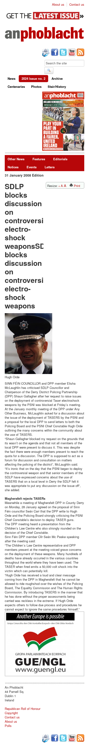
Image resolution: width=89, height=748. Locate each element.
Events (32, 167)
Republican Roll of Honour (22, 708)
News (11, 78)
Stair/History (57, 86)
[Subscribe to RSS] (80, 53)
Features (39, 159)
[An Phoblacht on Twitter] (62, 53)
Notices (13, 167)
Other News (16, 159)
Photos (36, 86)
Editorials (60, 159)
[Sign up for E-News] (45, 53)
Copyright (11, 713)
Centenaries (16, 86)
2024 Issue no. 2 (33, 78)
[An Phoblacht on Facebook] (54, 53)
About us (58, 4)
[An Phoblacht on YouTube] (71, 53)
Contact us (76, 4)
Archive (57, 78)
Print (76, 185)
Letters (50, 167)
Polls (8, 725)
